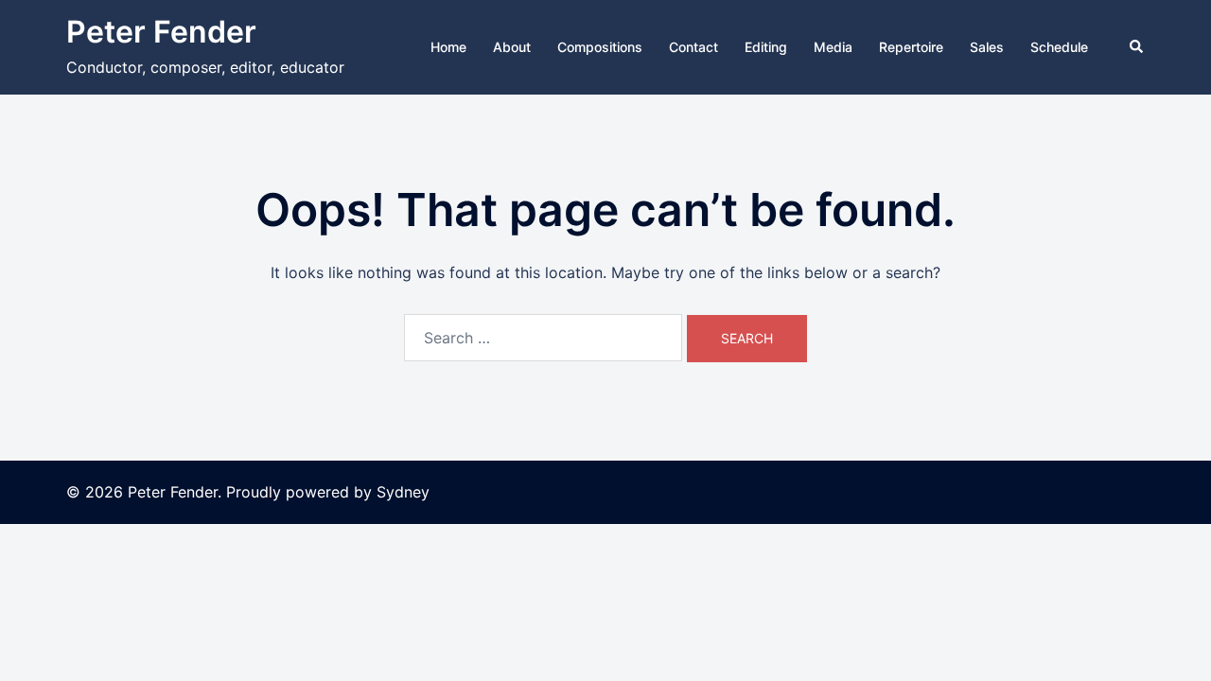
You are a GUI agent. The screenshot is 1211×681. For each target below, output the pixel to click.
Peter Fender (161, 31)
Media (833, 47)
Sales (987, 47)
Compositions (599, 47)
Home (448, 47)
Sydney (403, 491)
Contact (693, 47)
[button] (1137, 47)
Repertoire (911, 47)
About (512, 47)
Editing (766, 47)
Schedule (1059, 47)
